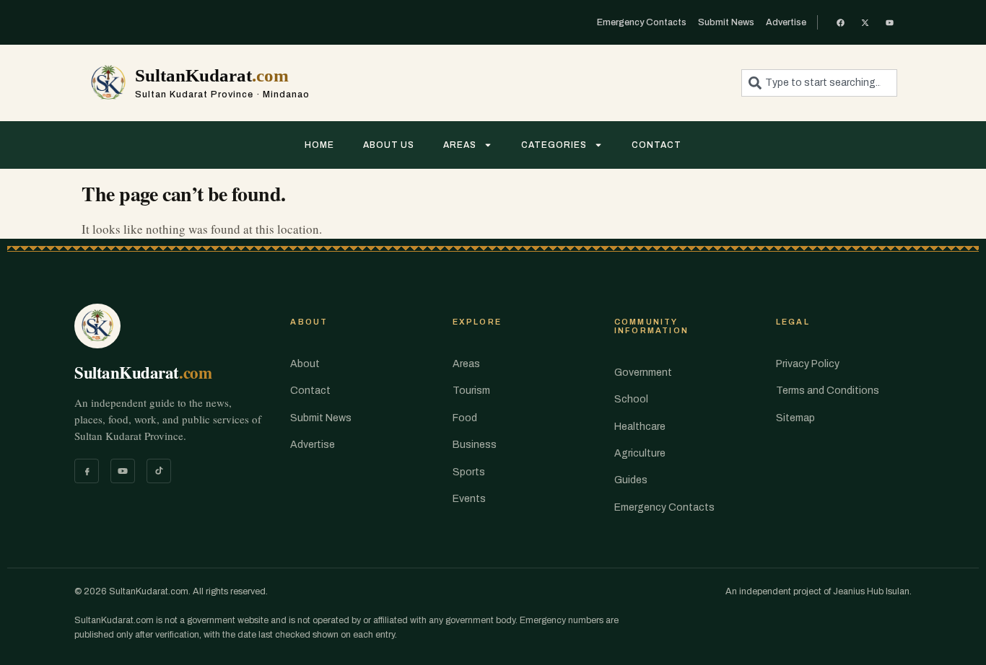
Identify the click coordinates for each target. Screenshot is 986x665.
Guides (630, 480)
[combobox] (819, 83)
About (305, 363)
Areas (459, 145)
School (631, 399)
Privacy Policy (807, 363)
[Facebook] (86, 471)
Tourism (471, 390)
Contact (656, 145)
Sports (469, 472)
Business (475, 444)
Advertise (312, 444)
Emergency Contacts (664, 507)
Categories (554, 145)
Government (643, 372)
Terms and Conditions (827, 390)
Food (465, 418)
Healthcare (640, 426)
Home (319, 145)
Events (469, 498)
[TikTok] (159, 471)
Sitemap (795, 418)
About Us (388, 145)
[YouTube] (122, 471)
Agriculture (640, 453)
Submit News (321, 418)
